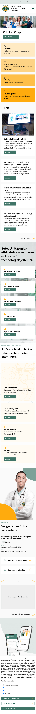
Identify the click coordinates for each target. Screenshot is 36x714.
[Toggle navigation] (33, 8)
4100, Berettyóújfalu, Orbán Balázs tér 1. (14, 551)
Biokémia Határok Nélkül (15, 139)
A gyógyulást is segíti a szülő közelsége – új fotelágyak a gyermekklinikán (16, 164)
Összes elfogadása (9, 708)
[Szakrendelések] (18, 65)
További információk (7, 681)
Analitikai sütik (9, 691)
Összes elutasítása (9, 703)
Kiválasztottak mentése (11, 698)
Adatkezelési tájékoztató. (24, 677)
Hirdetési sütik (8, 694)
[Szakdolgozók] (18, 95)
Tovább (7, 152)
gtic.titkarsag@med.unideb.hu (11, 547)
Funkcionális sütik (9, 688)
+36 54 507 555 (6, 543)
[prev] (2, 581)
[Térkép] (18, 80)
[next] (33, 581)
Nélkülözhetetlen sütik (11, 685)
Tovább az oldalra (10, 36)
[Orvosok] (18, 50)
